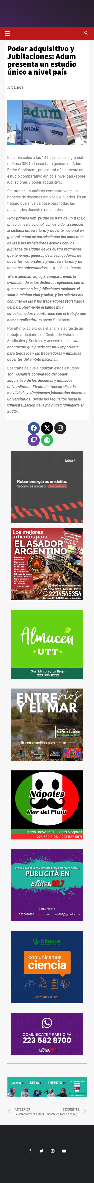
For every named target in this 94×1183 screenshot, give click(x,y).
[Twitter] (41, 1150)
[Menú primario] (9, 33)
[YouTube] (64, 1150)
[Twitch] (34, 440)
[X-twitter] (47, 428)
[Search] (86, 33)
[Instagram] (60, 428)
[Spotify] (47, 440)
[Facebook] (34, 428)
